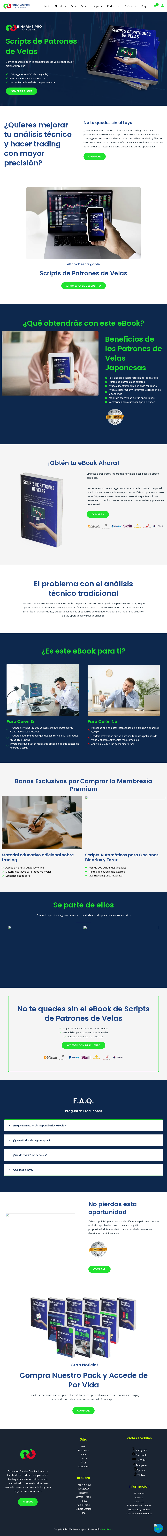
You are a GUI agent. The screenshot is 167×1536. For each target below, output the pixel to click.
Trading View (83, 1484)
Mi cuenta (139, 1493)
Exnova (83, 1500)
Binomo (83, 1492)
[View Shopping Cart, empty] (155, 6)
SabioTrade (83, 1504)
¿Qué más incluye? (23, 1169)
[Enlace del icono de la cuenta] (162, 5)
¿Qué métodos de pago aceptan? (31, 1140)
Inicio (47, 6)
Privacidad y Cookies (139, 1509)
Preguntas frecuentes (139, 1505)
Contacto (83, 1466)
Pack (73, 6)
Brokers (128, 6)
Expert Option (83, 1508)
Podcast (111, 6)
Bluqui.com (107, 1529)
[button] (100, 6)
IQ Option (83, 1488)
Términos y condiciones (139, 1513)
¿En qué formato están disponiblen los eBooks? (39, 1125)
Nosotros (60, 6)
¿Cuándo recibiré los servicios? (30, 1155)
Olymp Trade (83, 1496)
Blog (143, 6)
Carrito (139, 1497)
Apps (96, 6)
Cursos (85, 6)
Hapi (83, 1512)
